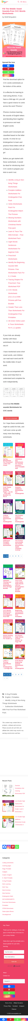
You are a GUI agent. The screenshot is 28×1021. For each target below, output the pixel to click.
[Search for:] (14, 981)
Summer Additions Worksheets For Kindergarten (19, 490)
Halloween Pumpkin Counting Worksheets (7, 543)
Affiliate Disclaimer (18, 1003)
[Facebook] (8, 65)
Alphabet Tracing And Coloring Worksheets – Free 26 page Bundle (7, 584)
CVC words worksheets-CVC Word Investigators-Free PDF (7, 613)
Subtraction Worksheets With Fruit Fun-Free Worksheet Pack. (13, 709)
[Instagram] (8, 75)
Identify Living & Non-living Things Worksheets (16, 183)
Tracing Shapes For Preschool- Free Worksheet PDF (15, 283)
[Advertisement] (14, 757)
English (8, 697)
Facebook (15, 1006)
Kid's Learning (6, 884)
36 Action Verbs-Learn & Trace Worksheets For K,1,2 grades (16, 324)
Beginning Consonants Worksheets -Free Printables (19, 613)
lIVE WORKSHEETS (8, 899)
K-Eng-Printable (11, 694)
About (4, 972)
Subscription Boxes (8, 911)
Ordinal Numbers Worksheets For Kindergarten (7, 518)
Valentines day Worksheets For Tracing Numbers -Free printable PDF (19, 463)
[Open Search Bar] (18, 2)
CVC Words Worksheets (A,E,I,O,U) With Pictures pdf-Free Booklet (14, 297)
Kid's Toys (5, 887)
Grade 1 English (7, 875)
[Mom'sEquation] (5, 2)
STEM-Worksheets (7, 908)
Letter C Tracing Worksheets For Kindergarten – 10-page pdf (7, 664)
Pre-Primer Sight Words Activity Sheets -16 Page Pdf (19, 639)
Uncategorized (6, 914)
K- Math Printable (7, 878)
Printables (15, 697)
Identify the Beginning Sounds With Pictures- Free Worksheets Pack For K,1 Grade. (16, 269)
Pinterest (14, 1009)
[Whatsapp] (8, 72)
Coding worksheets (7, 862)
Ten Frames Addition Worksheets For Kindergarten (19, 518)
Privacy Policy (7, 1006)
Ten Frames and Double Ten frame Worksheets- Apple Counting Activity (19, 545)
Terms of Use (8, 1003)
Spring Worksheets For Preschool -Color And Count (8, 462)
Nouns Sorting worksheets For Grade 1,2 (8, 637)
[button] (11, 418)
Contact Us (6, 975)
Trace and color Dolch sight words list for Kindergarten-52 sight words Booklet (19, 586)
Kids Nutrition (6, 893)
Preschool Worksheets (9, 902)
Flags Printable (6, 869)
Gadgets (4, 872)
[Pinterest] (8, 69)
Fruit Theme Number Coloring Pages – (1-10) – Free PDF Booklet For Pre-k (8, 492)
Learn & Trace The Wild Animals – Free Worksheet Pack (15, 234)
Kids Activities (6, 890)
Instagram (21, 1006)
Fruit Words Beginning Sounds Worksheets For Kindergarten (19, 664)
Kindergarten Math (7, 896)
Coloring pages (6, 865)
